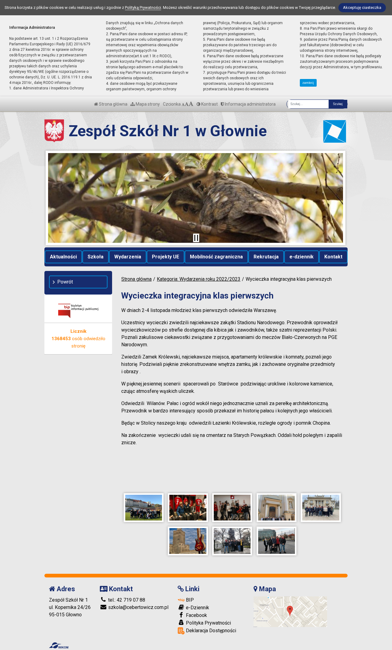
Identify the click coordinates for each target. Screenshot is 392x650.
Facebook (196, 615)
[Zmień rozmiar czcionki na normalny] (183, 104)
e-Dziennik (197, 608)
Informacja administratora (250, 104)
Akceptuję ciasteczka (362, 7)
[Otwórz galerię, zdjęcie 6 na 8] (187, 541)
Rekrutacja (266, 257)
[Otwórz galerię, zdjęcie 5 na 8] (320, 507)
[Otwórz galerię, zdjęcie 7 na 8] (232, 541)
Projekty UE (165, 257)
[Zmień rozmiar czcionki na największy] (191, 104)
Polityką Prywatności (143, 7)
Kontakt (333, 257)
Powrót (65, 282)
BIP (189, 600)
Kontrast (209, 104)
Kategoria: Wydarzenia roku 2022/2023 (198, 279)
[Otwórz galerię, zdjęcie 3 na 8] (232, 507)
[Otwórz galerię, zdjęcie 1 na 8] (143, 507)
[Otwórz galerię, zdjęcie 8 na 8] (276, 541)
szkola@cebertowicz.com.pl (137, 607)
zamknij (308, 83)
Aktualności (63, 257)
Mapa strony (147, 104)
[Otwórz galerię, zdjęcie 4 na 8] (276, 507)
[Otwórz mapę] (290, 611)
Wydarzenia (127, 257)
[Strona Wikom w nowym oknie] (58, 645)
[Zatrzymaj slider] (196, 238)
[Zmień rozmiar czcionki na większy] (187, 104)
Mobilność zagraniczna (216, 257)
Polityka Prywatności (208, 623)
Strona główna (112, 104)
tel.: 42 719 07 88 (126, 600)
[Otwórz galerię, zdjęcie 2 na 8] (187, 507)
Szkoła (96, 257)
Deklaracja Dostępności (210, 630)
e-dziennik (301, 257)
